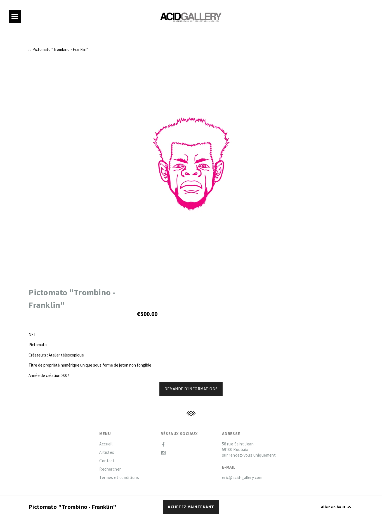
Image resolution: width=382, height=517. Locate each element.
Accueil (105, 444)
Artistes (106, 452)
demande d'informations (191, 388)
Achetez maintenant (191, 506)
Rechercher (110, 469)
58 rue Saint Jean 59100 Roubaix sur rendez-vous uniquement (249, 449)
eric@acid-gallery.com (242, 477)
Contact (106, 460)
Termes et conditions (119, 477)
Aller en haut (334, 506)
